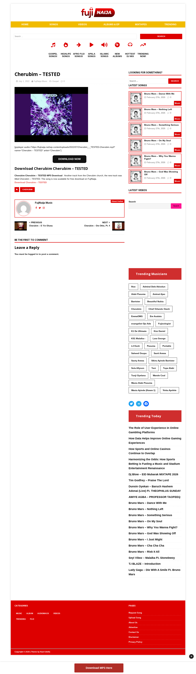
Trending (21, 619)
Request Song (135, 613)
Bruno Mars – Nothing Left (158, 109)
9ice (133, 286)
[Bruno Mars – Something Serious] (136, 134)
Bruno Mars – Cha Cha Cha (146, 545)
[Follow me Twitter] (40, 208)
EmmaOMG (137, 316)
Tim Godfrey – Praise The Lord (149, 480)
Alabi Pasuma (138, 294)
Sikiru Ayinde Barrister (162, 360)
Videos (56, 613)
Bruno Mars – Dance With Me (159, 93)
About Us (133, 622)
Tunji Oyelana (138, 375)
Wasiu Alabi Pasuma (141, 383)
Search (132, 201)
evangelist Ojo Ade (141, 323)
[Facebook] (146, 403)
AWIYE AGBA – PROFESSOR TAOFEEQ (154, 497)
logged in (33, 254)
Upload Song (135, 618)
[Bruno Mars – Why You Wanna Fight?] (136, 165)
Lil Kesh (135, 346)
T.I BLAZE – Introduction (145, 563)
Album (29, 613)
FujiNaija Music (40, 81)
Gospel (55, 81)
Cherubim (27, 189)
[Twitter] (131, 403)
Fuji (32, 619)
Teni (153, 368)
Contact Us (134, 632)
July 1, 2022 (24, 81)
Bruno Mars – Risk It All (144, 551)
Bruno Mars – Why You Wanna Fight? (153, 527)
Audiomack (43, 613)
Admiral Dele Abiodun (154, 286)
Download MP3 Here (99, 667)
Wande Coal (159, 375)
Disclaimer (134, 637)
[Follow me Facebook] (37, 208)
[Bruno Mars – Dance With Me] (136, 102)
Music (19, 613)
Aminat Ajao (159, 294)
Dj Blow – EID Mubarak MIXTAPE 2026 (153, 474)
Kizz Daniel (159, 331)
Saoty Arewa (137, 360)
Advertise (133, 627)
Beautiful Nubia (155, 301)
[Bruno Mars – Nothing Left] (136, 118)
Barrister (135, 301)
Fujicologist (164, 323)
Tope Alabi (168, 368)
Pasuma (151, 346)
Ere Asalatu (156, 316)
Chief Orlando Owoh (159, 309)
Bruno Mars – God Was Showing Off (152, 533)
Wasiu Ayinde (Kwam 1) (143, 390)
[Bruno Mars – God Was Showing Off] (136, 180)
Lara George (159, 338)
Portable (166, 346)
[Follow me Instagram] (44, 208)
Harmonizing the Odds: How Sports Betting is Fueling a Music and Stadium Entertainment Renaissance (154, 464)
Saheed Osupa (139, 353)
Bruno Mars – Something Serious (161, 125)
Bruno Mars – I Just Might (145, 539)
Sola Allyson (137, 368)
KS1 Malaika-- (138, 338)
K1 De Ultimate (139, 331)
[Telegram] (138, 403)
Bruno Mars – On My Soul (157, 140)
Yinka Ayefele (169, 390)
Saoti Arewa (160, 353)
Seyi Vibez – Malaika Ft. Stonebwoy (152, 557)
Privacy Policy (135, 642)
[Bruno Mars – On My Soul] (136, 149)
